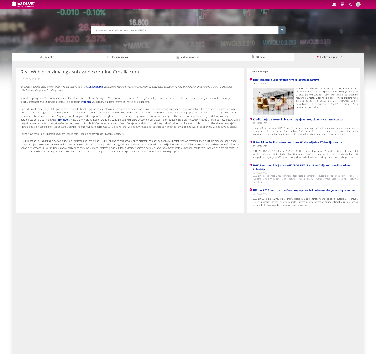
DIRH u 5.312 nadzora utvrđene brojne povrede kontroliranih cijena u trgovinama (304, 190)
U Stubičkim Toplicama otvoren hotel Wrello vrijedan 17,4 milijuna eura (297, 142)
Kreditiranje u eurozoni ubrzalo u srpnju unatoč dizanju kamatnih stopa (298, 119)
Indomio (86, 101)
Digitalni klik (95, 86)
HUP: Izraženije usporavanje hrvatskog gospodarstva (286, 80)
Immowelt (63, 119)
